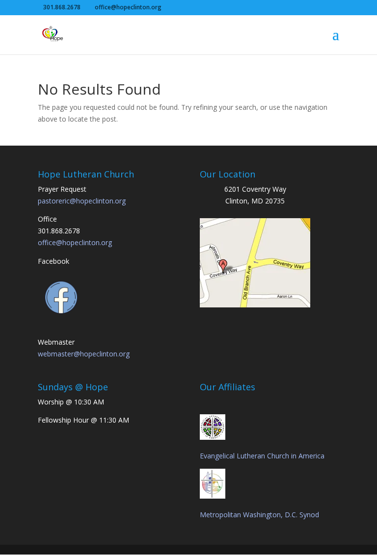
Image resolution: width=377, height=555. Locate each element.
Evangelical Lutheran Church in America (262, 455)
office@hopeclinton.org (75, 242)
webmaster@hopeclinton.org (84, 353)
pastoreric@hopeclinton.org (82, 200)
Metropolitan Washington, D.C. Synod (259, 514)
